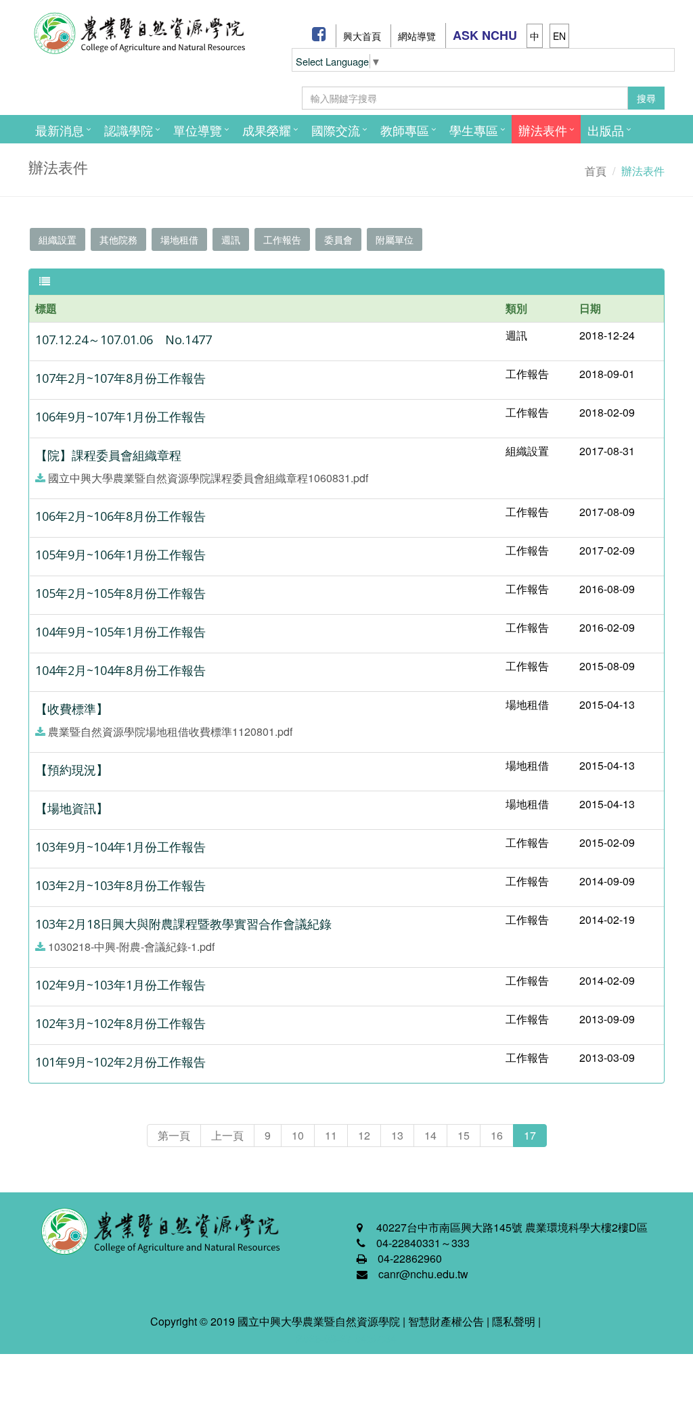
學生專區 (473, 130)
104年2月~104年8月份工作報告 (120, 670)
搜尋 (646, 98)
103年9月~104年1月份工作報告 (120, 847)
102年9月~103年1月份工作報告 (120, 985)
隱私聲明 (513, 1321)
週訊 (230, 239)
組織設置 (57, 239)
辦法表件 (542, 130)
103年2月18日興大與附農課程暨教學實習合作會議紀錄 (183, 924)
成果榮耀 (266, 130)
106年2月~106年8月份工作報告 (120, 516)
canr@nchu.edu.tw (423, 1274)
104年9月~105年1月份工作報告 (120, 632)
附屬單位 (394, 239)
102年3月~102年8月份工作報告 (120, 1023)
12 (364, 1135)
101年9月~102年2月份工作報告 (120, 1062)
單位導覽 (197, 130)
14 (430, 1135)
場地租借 (179, 239)
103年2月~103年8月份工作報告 (120, 885)
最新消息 (59, 130)
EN (559, 36)
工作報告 (282, 239)
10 (298, 1135)
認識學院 (128, 130)
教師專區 (404, 130)
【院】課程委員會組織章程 (108, 455)
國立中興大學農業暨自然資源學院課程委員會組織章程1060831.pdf (208, 478)
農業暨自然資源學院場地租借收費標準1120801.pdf (170, 731)
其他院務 (118, 239)
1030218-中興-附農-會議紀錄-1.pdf (131, 946)
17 (530, 1135)
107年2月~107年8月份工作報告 (120, 378)
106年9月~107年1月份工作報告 (120, 417)
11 (331, 1135)
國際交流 (335, 130)
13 (397, 1135)
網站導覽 (417, 36)
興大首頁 (362, 36)
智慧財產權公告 (446, 1321)
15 (463, 1135)
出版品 (605, 130)
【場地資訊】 (71, 808)
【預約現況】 (71, 770)
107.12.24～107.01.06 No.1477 (123, 339)
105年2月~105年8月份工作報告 (120, 593)
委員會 (338, 239)
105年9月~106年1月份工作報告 (120, 554)
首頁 (595, 171)
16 (497, 1135)
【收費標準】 (71, 709)
